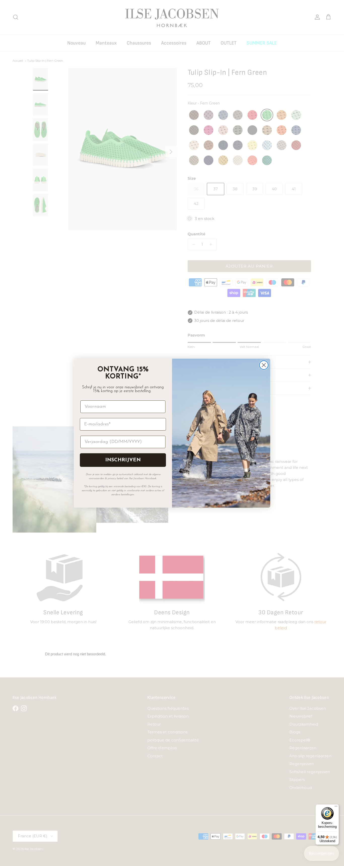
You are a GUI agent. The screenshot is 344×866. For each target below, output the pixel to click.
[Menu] (336, 807)
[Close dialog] (263, 365)
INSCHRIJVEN (123, 460)
